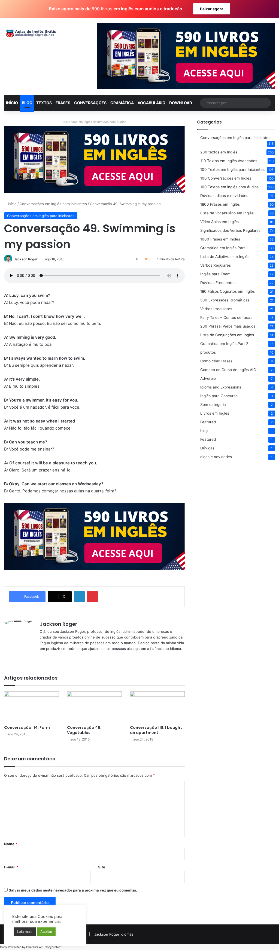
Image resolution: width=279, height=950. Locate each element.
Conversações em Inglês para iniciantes (53, 204)
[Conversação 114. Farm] (31, 706)
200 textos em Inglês (218, 152)
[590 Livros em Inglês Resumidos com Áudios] (94, 159)
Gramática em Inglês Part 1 (224, 248)
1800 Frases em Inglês (220, 204)
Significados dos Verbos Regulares (230, 230)
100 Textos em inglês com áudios (229, 187)
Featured (208, 422)
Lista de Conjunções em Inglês (227, 335)
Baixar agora (211, 9)
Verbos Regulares (215, 265)
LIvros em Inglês (214, 413)
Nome (10, 844)
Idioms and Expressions (220, 387)
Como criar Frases (216, 361)
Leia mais (24, 931)
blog (204, 430)
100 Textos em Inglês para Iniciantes (232, 169)
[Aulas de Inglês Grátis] (30, 33)
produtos (208, 352)
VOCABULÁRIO (151, 102)
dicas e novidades (216, 457)
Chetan (31, 947)
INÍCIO (12, 102)
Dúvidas (207, 448)
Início (12, 204)
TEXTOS (44, 102)
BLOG (27, 102)
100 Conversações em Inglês (225, 178)
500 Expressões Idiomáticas (225, 300)
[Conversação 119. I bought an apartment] (157, 706)
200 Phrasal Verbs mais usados (227, 326)
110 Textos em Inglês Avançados (228, 161)
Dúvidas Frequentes (217, 282)
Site (101, 867)
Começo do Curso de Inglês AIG (228, 370)
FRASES (63, 102)
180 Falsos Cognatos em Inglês (227, 291)
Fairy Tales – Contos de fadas (226, 317)
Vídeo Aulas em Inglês (219, 222)
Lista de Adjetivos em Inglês (224, 256)
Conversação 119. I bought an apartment (156, 730)
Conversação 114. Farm (27, 727)
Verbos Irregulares (216, 309)
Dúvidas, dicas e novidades (224, 195)
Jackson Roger (26, 259)
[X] (49, 657)
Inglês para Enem (215, 274)
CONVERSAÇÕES (90, 102)
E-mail (11, 867)
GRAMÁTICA (122, 102)
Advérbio (208, 378)
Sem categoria (213, 404)
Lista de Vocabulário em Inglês (227, 213)
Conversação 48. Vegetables (84, 730)
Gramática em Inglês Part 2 (224, 343)
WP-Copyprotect (50, 947)
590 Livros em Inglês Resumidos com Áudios (94, 122)
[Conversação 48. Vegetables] (94, 706)
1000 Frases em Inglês (220, 239)
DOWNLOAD (180, 102)
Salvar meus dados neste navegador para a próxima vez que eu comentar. (73, 890)
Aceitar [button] (46, 931)
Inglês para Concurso (219, 396)
